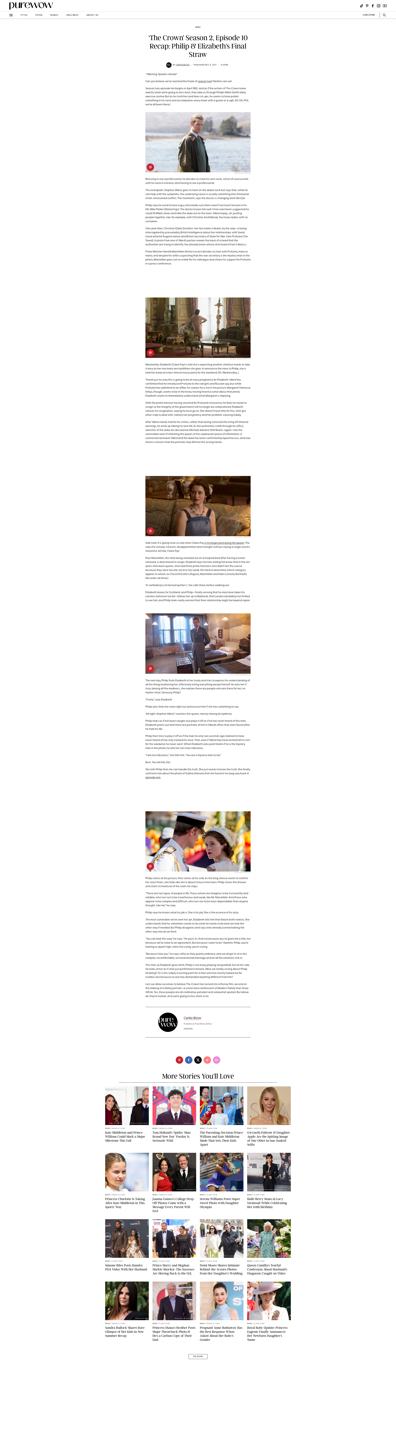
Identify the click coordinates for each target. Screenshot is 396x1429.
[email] (6, 73)
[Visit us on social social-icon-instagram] (379, 6)
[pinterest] (6, 40)
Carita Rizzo (183, 65)
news (198, 27)
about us (92, 15)
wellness (72, 15)
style (24, 15)
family (54, 15)
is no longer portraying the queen (224, 543)
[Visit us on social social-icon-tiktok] (361, 5)
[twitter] (6, 57)
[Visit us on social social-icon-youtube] (385, 6)
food (39, 15)
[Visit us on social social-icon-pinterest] (367, 5)
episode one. (153, 777)
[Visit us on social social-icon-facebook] (372, 5)
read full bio (188, 1028)
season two (204, 81)
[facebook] (6, 48)
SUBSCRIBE (369, 15)
